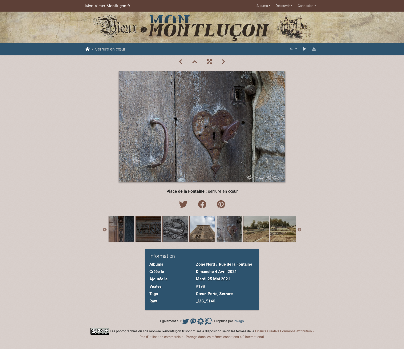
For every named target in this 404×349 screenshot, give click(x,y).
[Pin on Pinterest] (221, 205)
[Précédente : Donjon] (180, 62)
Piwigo (239, 321)
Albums (262, 6)
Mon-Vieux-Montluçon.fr (107, 5)
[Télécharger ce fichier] (314, 49)
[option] (121, 229)
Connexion (306, 6)
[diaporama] (304, 49)
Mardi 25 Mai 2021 (213, 279)
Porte (212, 293)
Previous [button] (105, 230)
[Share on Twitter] (184, 205)
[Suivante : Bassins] (223, 62)
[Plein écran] (209, 62)
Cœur (201, 293)
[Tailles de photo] (293, 49)
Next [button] (299, 230)
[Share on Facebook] (203, 205)
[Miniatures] (194, 62)
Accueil (87, 49)
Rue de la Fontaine (235, 264)
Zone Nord (205, 264)
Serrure (226, 293)
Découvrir (283, 6)
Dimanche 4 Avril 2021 (216, 271)
